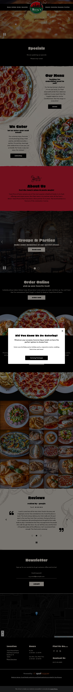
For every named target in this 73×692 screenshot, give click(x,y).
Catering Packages (36, 358)
